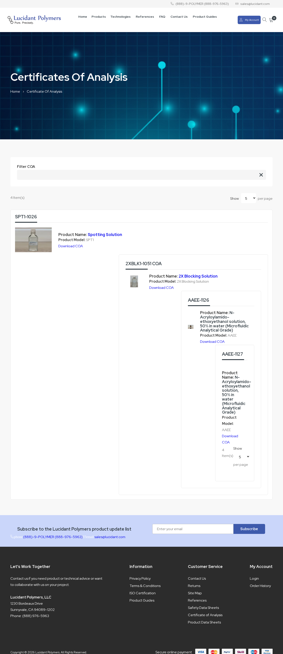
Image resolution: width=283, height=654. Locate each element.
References (145, 17)
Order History (260, 585)
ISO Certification (143, 593)
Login (254, 578)
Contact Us (179, 17)
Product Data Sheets (204, 622)
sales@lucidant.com (255, 4)
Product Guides (205, 17)
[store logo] (34, 20)
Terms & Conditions (145, 585)
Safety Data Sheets (203, 607)
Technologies (120, 17)
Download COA (70, 246)
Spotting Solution (105, 234)
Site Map (195, 593)
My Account (252, 20)
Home (82, 17)
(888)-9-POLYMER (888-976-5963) (202, 4)
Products (99, 17)
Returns (194, 585)
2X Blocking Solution (198, 276)
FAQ (162, 17)
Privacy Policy (140, 578)
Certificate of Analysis (205, 615)
